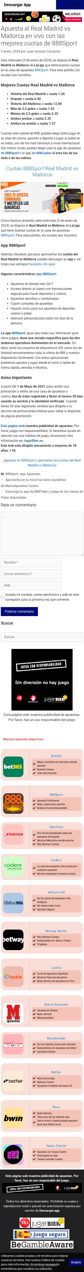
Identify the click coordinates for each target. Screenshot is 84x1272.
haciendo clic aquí (42, 264)
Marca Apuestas (56, 1004)
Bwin (56, 1107)
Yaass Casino (56, 1146)
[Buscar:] (42, 637)
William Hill (56, 892)
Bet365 (56, 756)
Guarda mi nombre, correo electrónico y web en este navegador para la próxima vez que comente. (42, 597)
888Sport (41, 70)
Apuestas (33, 474)
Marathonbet (56, 1038)
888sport (12, 474)
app (22, 474)
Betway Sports (56, 931)
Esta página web (13, 426)
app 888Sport (46, 274)
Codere (56, 860)
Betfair (56, 1072)
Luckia (56, 968)
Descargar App (17, 4)
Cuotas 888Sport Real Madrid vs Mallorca (42, 171)
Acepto (76, 1262)
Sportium (56, 827)
